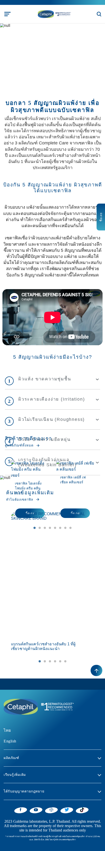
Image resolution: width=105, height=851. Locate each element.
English (10, 741)
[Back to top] (96, 670)
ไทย (7, 730)
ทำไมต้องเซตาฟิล (19, 499)
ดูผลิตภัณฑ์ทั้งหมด (19, 445)
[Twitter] (66, 809)
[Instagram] (51, 809)
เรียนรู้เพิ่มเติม (15, 775)
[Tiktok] (82, 809)
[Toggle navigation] (7, 14)
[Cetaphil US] (37, 706)
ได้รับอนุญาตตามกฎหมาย (24, 791)
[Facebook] (20, 809)
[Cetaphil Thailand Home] (54, 14)
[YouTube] (36, 809)
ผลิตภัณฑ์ (11, 758)
